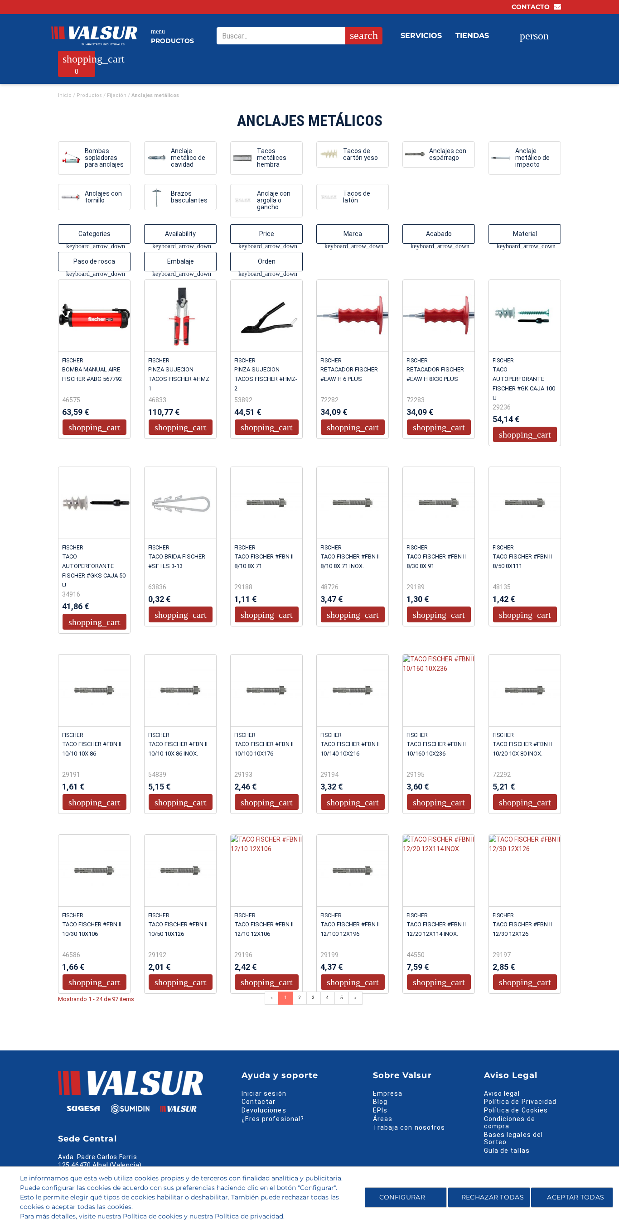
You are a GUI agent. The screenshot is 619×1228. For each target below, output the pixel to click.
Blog (380, 1101)
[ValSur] (94, 36)
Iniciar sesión (264, 1093)
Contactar (259, 1101)
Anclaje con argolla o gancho (273, 200)
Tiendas (472, 35)
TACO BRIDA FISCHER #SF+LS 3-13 (176, 561)
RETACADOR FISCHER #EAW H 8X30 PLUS (435, 374)
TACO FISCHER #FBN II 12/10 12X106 (264, 929)
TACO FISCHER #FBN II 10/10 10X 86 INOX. (178, 749)
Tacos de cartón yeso (360, 154)
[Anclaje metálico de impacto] (501, 158)
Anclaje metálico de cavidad (188, 158)
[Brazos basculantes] (156, 197)
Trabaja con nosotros (409, 1127)
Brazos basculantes (189, 197)
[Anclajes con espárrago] (415, 154)
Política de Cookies (516, 1110)
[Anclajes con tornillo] (70, 197)
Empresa (387, 1093)
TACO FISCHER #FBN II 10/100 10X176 (264, 749)
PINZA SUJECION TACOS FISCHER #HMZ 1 (178, 379)
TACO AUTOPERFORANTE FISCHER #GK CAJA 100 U (524, 383)
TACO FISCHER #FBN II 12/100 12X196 (350, 929)
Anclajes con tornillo (103, 197)
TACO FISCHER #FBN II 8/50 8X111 (522, 561)
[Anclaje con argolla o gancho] (242, 200)
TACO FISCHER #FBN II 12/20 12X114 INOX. (436, 929)
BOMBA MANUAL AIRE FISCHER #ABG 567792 (92, 374)
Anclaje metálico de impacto (532, 158)
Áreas (382, 1118)
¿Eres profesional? (273, 1118)
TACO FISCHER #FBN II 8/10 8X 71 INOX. (350, 561)
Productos (172, 36)
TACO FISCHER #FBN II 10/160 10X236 (436, 749)
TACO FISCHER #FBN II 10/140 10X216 (350, 749)
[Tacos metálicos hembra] (242, 158)
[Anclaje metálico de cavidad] (156, 158)
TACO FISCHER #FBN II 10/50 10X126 (178, 929)
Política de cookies (152, 1216)
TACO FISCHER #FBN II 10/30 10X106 (91, 929)
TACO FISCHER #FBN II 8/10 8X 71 (264, 561)
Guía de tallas (507, 1150)
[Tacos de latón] (329, 197)
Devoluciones (264, 1110)
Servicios (421, 35)
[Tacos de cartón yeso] (329, 154)
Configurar (401, 1197)
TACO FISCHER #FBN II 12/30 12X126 (522, 929)
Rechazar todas (492, 1197)
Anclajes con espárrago (447, 154)
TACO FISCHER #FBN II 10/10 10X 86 (91, 749)
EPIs (380, 1110)
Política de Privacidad (520, 1101)
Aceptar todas (575, 1197)
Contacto (531, 7)
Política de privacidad (249, 1216)
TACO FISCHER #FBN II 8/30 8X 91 (436, 561)
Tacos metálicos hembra (271, 158)
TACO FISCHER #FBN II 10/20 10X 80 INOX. (522, 749)
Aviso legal (502, 1093)
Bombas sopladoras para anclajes (104, 158)
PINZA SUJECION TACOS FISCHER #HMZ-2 (265, 379)
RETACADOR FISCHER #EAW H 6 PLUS (349, 374)
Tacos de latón (356, 197)
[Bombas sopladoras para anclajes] (70, 158)
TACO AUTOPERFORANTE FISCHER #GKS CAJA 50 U (94, 570)
